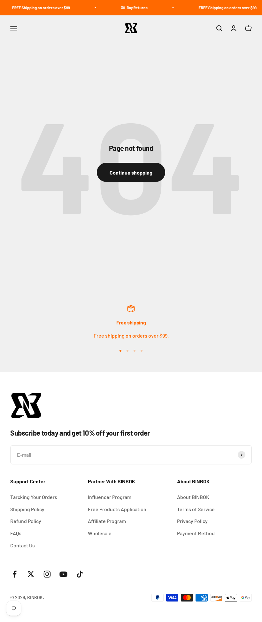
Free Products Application (117, 509)
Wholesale (100, 533)
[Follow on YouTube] (63, 574)
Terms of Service (196, 509)
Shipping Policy (27, 509)
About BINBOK (193, 497)
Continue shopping (131, 172)
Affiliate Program (107, 521)
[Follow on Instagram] (47, 574)
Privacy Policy (192, 521)
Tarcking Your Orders (33, 497)
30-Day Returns (130, 7)
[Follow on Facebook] (14, 574)
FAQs (15, 533)
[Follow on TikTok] (79, 574)
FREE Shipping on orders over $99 (37, 7)
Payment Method (196, 533)
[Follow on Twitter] (31, 574)
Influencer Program (109, 497)
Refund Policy (25, 521)
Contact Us (22, 545)
